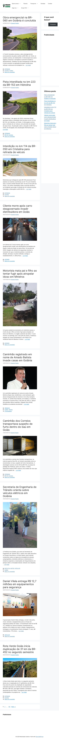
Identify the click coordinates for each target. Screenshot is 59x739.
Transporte (33, 3)
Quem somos (15, 3)
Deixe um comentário (10, 72)
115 (9, 706)
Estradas (43, 3)
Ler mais (28, 65)
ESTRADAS (7, 69)
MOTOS (12, 568)
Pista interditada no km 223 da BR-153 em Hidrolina (19, 83)
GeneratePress (39, 736)
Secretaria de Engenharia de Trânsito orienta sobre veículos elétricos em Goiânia (19, 491)
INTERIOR (7, 259)
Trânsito (25, 3)
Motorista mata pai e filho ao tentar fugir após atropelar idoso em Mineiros (20, 273)
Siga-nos (14, 8)
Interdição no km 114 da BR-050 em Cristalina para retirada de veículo (19, 149)
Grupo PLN (24, 8)
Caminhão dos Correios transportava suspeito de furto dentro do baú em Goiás (17, 425)
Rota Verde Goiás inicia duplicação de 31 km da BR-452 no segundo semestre (19, 649)
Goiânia (11, 70)
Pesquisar (53, 24)
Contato (50, 3)
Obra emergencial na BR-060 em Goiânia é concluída (19, 19)
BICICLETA (7, 568)
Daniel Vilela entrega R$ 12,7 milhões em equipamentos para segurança (19, 584)
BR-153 (6, 135)
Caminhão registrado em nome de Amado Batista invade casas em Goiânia (17, 357)
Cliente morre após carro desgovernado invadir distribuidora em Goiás (17, 208)
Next (13, 706)
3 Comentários (8, 411)
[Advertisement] (50, 59)
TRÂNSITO (7, 408)
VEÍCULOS (17, 568)
